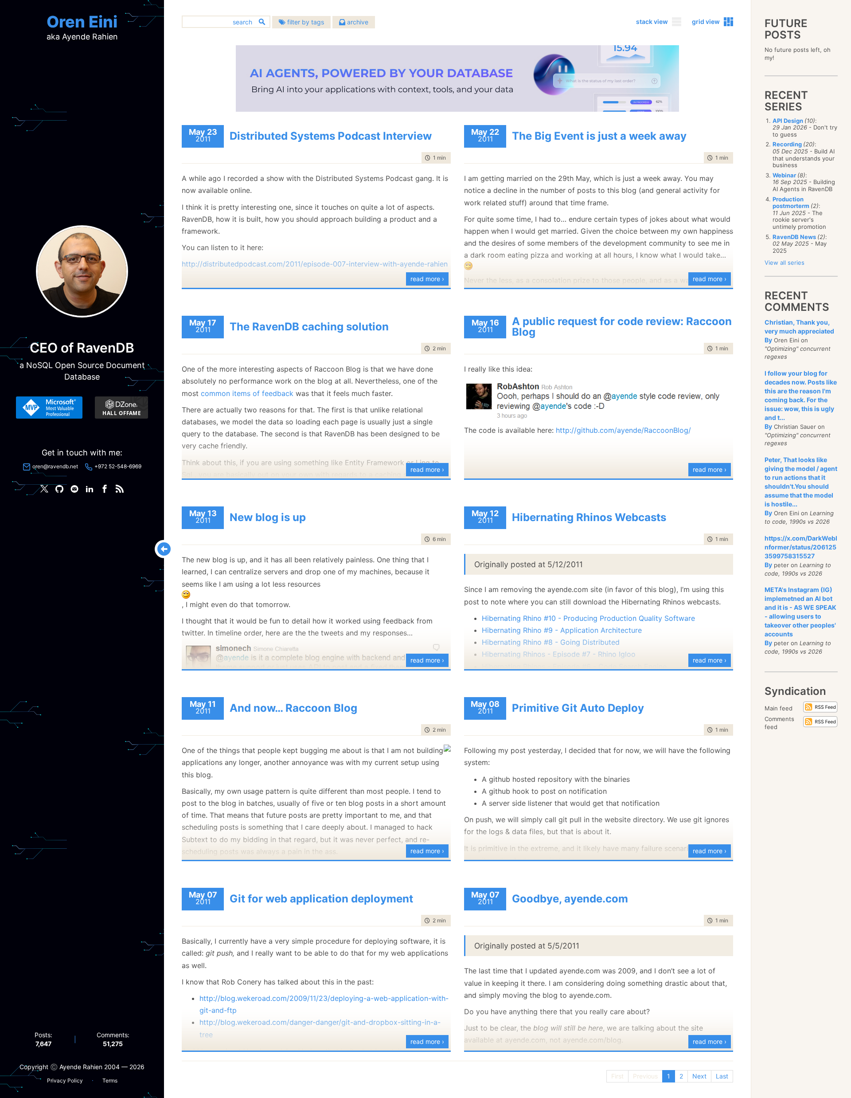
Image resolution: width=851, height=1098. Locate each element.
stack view (652, 21)
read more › (427, 278)
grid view (706, 21)
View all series (784, 262)
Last (722, 1076)
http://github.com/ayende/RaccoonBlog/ (623, 430)
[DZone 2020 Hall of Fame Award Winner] (121, 407)
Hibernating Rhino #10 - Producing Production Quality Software (588, 618)
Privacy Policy (65, 1080)
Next (699, 1076)
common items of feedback (247, 393)
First (617, 1076)
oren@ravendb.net (55, 466)
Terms (109, 1080)
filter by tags (304, 22)
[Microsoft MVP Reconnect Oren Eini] (49, 407)
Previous (645, 1076)
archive (356, 22)
